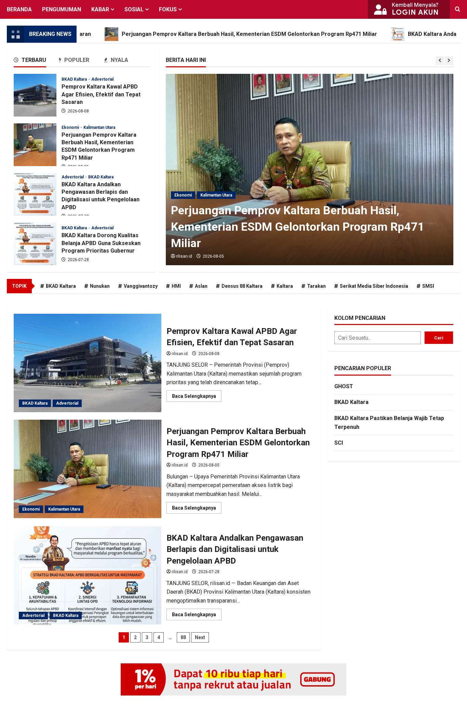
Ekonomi (183, 195)
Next (200, 637)
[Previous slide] (440, 60)
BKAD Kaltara (75, 79)
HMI (176, 286)
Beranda (19, 9)
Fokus (168, 9)
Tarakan (316, 286)
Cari (438, 337)
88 (183, 637)
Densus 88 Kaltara (242, 286)
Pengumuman (61, 9)
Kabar (100, 9)
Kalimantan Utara (216, 195)
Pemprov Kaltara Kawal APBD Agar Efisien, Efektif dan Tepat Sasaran (35, 95)
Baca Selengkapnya (197, 397)
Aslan (201, 286)
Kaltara (285, 286)
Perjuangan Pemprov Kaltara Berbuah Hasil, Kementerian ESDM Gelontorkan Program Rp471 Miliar (216, 34)
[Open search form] (457, 9)
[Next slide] (449, 60)
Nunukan (100, 286)
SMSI (428, 286)
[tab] (36, 61)
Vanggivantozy (141, 286)
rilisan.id (184, 256)
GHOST (343, 386)
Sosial (134, 9)
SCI (338, 443)
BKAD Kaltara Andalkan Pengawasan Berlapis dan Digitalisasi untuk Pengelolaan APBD (35, 194)
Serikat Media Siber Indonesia (374, 286)
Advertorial (102, 79)
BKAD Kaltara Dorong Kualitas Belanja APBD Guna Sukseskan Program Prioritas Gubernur (35, 243)
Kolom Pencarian (359, 318)
